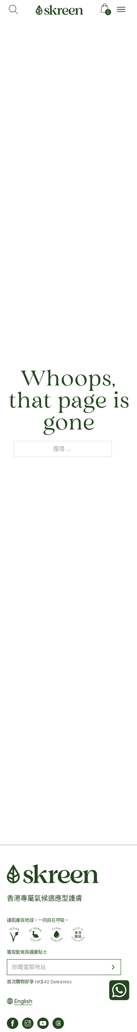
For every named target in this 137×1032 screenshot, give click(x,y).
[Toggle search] (13, 9)
